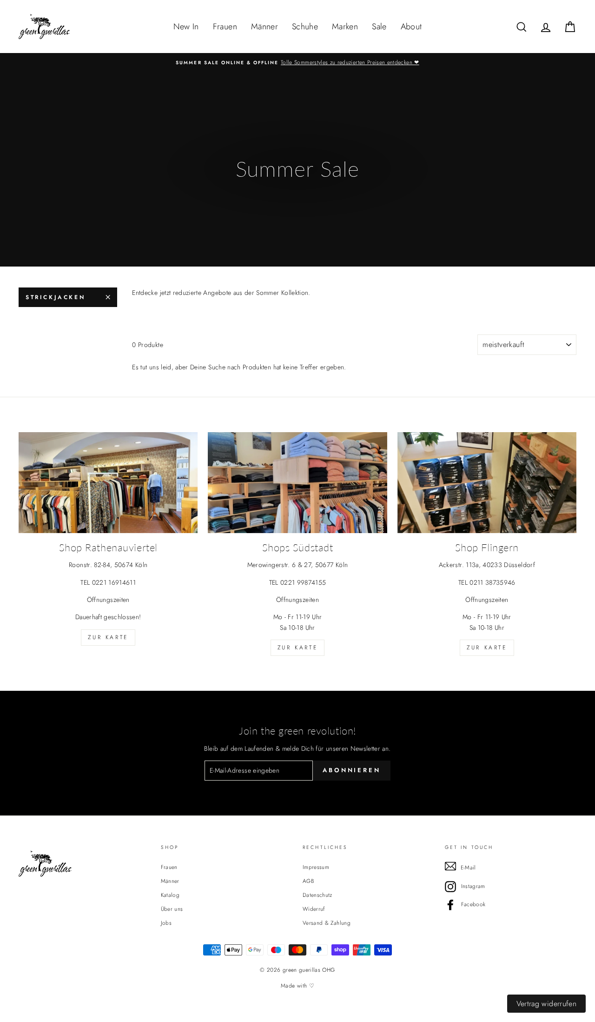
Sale (379, 26)
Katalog (170, 895)
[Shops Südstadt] (297, 482)
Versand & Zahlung (326, 923)
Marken (345, 26)
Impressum (316, 867)
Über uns (172, 909)
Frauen (225, 26)
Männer (264, 26)
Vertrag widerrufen (546, 1003)
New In (186, 26)
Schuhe (305, 26)
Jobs (166, 923)
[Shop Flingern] (486, 482)
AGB (308, 881)
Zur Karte (108, 637)
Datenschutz (317, 895)
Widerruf (314, 909)
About (411, 26)
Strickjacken (55, 297)
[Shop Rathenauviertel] (108, 482)
